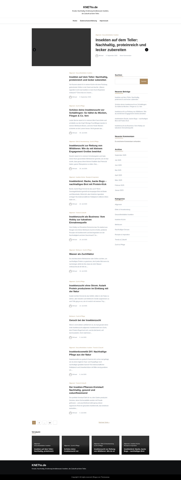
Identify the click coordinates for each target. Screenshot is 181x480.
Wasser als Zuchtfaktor (81, 254)
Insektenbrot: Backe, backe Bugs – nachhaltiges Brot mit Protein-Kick (135, 451)
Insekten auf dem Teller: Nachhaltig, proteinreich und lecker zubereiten (121, 45)
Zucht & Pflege (80, 105)
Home (75, 21)
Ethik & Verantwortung (82, 141)
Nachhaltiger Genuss (122, 229)
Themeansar (105, 477)
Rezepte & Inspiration (92, 177)
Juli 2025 (118, 160)
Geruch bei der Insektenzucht (85, 320)
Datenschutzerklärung (88, 21)
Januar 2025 (119, 190)
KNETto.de (90, 7)
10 (50, 423)
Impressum (104, 21)
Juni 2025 (118, 165)
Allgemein (98, 35)
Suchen (118, 75)
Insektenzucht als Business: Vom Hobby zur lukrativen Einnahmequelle (87, 219)
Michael (101, 55)
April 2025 (118, 175)
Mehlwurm (79, 250)
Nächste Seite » (104, 422)
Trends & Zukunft (81, 212)
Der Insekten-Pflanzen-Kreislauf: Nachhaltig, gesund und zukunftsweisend (86, 390)
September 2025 (120, 155)
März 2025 (118, 180)
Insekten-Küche (80, 177)
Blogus (95, 477)
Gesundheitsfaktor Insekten (110, 35)
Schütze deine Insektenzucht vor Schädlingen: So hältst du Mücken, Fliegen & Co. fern (88, 113)
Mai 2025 (118, 170)
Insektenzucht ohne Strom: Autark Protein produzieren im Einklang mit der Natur (88, 288)
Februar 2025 (119, 185)
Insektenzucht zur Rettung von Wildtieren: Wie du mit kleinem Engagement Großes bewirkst (85, 148)
